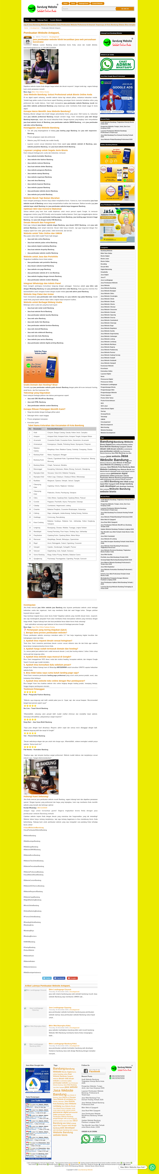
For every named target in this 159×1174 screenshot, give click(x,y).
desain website (117, 449)
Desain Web (105, 267)
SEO (102, 403)
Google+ (73, 978)
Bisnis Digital (105, 256)
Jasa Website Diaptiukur (109, 328)
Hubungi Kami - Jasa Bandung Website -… (36, 1117)
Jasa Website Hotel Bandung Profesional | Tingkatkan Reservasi (114, 546)
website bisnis (108, 491)
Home (66, 3)
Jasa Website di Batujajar (122, 463)
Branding (104, 264)
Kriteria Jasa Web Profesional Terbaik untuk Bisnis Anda (115, 574)
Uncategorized (34, 28)
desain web (105, 449)
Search (125, 9)
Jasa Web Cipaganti (58, 1087)
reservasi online (67, 1120)
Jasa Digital (104, 275)
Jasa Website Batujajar (108, 291)
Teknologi (104, 416)
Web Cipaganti (110, 484)
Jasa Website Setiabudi (108, 360)
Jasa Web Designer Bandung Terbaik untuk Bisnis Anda (117, 542)
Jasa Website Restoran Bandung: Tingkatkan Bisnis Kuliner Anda (116, 551)
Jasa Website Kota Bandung (118, 467)
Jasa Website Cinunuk (108, 312)
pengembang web (108, 479)
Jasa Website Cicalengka (109, 296)
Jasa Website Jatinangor (109, 336)
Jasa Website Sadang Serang (110, 355)
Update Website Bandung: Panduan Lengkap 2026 (117, 529)
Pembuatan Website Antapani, (42, 32)
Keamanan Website (107, 366)
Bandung (106, 441)
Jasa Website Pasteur (108, 352)
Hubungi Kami (83, 3)
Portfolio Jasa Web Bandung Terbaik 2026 (114, 557)
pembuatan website (122, 476)
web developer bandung (125, 486)
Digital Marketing (106, 269)
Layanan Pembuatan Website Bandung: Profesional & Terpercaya (114, 131)
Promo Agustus (106, 395)
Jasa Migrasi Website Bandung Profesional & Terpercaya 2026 (115, 563)
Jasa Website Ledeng (108, 339)
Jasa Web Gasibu (106, 554)
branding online (127, 444)
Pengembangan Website (109, 392)
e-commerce (127, 449)
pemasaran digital (119, 473)
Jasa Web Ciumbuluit (108, 536)
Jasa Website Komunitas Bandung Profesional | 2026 (116, 570)
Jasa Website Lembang (108, 342)
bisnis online (116, 444)
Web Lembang (104, 489)
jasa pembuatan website (110, 451)
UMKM (103, 419)
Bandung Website (106, 250)
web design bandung (124, 484)
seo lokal (124, 481)
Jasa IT (103, 277)
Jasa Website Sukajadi (108, 363)
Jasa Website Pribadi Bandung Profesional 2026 (116, 139)
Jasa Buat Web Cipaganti (109, 522)
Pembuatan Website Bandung (110, 477)
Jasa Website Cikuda (108, 301)
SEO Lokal (104, 406)
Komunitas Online (106, 371)
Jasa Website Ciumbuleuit (109, 320)
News (73, 3)
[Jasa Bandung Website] (42, 15)
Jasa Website (105, 285)
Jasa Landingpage (107, 280)
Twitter (48, 978)
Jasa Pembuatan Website (109, 283)
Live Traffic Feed (38, 1101)
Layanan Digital (106, 374)
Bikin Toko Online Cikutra (40, 92)
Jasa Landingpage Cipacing (60, 1007)
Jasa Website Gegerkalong (109, 333)
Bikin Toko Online (106, 253)
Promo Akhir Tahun (107, 398)
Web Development (107, 425)
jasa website (113, 456)
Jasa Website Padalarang (109, 350)
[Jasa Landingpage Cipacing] (35, 1010)
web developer (108, 486)
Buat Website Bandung (109, 447)
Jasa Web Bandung (118, 453)
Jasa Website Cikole (107, 299)
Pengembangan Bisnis (108, 387)
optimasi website (105, 473)
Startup (103, 411)
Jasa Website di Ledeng (109, 539)
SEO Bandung (112, 481)
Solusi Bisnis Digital (107, 408)
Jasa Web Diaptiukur (107, 567)
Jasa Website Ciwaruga (108, 323)
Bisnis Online (105, 261)
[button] (152, 1167)
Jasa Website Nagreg (108, 347)
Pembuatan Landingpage (109, 384)
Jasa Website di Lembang (110, 465)
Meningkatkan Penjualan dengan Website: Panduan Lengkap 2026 (115, 579)
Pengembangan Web (107, 390)
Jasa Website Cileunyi (108, 307)
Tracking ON (45, 1158)
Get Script (31, 1158)
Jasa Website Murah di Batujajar (62, 1108)
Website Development (108, 433)
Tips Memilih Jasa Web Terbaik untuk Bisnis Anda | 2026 (117, 532)
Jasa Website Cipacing (108, 315)
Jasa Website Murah (124, 469)
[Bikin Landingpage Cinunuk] (35, 990)
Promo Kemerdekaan (108, 400)
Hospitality (104, 272)
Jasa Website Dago (107, 325)
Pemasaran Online (107, 382)
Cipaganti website (125, 447)
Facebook (60, 978)
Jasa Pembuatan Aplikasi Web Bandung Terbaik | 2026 (117, 583)
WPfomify (15, 1170)
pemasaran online (107, 476)
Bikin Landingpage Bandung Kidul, (63, 1044)
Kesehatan (104, 368)
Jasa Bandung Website (85, 1170)
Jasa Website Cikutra (108, 304)
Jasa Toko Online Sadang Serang (43, 627)
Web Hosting (105, 427)
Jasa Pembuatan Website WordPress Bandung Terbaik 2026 (116, 525)
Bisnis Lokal (105, 259)
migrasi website (130, 471)
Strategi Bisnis (105, 414)
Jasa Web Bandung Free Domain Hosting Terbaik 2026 (117, 136)
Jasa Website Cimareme (109, 309)
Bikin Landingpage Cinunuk (60, 989)
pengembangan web (59, 1118)
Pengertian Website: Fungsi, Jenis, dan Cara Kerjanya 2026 (115, 127)
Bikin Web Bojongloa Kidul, (60, 1025)
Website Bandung (106, 430)
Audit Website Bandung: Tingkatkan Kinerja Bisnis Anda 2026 (117, 123)
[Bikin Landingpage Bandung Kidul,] (35, 1046)
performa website (120, 479)
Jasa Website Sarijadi (108, 358)
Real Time (37, 1158)
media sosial (121, 471)
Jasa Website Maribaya (108, 344)
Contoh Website (97, 3)
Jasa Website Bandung (108, 288)
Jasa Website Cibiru (107, 293)
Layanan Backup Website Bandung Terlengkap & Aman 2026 (117, 587)
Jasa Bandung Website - (41, 1133)
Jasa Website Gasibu (108, 331)
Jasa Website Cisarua (108, 317)
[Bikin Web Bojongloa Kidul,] (35, 1026)
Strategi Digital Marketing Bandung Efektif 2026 (116, 560)
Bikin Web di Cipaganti (108, 519)
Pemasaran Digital (107, 379)
